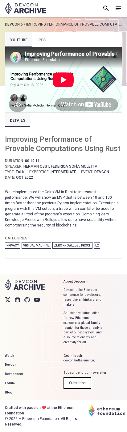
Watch (9, 356)
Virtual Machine (36, 245)
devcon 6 (14, 24)
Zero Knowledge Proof (72, 245)
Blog (8, 392)
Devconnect (14, 374)
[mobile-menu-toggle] (118, 8)
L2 (97, 245)
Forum (10, 383)
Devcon (10, 365)
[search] (106, 8)
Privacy (12, 245)
